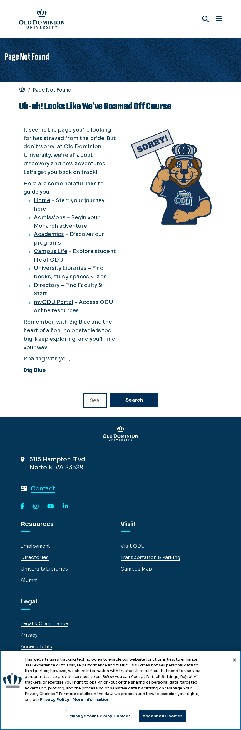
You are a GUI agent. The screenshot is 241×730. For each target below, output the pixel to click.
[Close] (234, 659)
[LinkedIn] (65, 506)
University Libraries (60, 268)
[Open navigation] (219, 19)
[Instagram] (36, 506)
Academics (49, 234)
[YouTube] (50, 506)
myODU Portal (53, 302)
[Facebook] (22, 506)
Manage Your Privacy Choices (100, 716)
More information (91, 699)
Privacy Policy (54, 699)
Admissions (50, 217)
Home (42, 200)
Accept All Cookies (163, 716)
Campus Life (50, 251)
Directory (47, 285)
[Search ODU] (205, 19)
